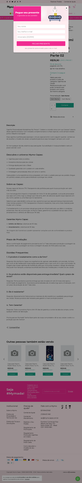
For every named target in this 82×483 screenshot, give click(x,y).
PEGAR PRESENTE (41, 43)
